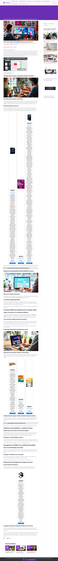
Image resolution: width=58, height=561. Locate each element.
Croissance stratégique (46, 1)
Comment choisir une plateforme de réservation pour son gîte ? (10, 552)
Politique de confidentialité (31, 559)
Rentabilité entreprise (37, 1)
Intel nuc (10, 44)
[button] (54, 2)
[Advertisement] (29, 12)
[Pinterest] (7, 538)
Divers (27, 4)
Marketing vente (30, 1)
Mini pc (16, 44)
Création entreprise (22, 4)
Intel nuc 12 (13, 44)
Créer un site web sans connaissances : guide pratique (20, 552)
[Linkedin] (9, 538)
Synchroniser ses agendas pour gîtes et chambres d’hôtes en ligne (31, 552)
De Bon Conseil (8, 2)
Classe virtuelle (6, 44)
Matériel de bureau (15, 1)
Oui (23, 559)
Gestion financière (15, 4)
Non (26, 559)
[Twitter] (5, 538)
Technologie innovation (23, 1)
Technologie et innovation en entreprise (29, 43)
